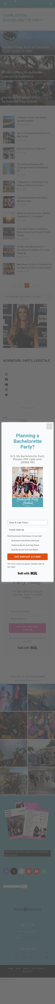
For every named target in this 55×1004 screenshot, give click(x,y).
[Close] (49, 426)
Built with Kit (27, 573)
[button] (27, 487)
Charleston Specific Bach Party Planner (25, 545)
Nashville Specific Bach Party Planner (24, 550)
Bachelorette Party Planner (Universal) (25, 541)
